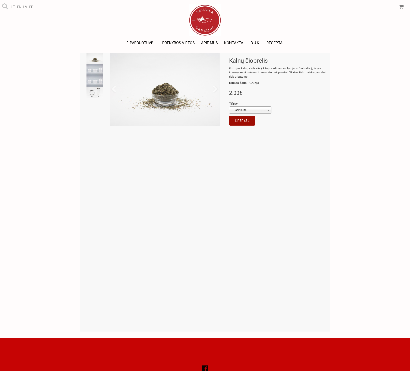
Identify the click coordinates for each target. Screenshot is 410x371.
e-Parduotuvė (139, 43)
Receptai (275, 43)
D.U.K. (255, 43)
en (19, 7)
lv (25, 7)
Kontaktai (234, 43)
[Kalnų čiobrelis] (165, 89)
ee (31, 7)
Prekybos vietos (178, 43)
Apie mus (209, 43)
